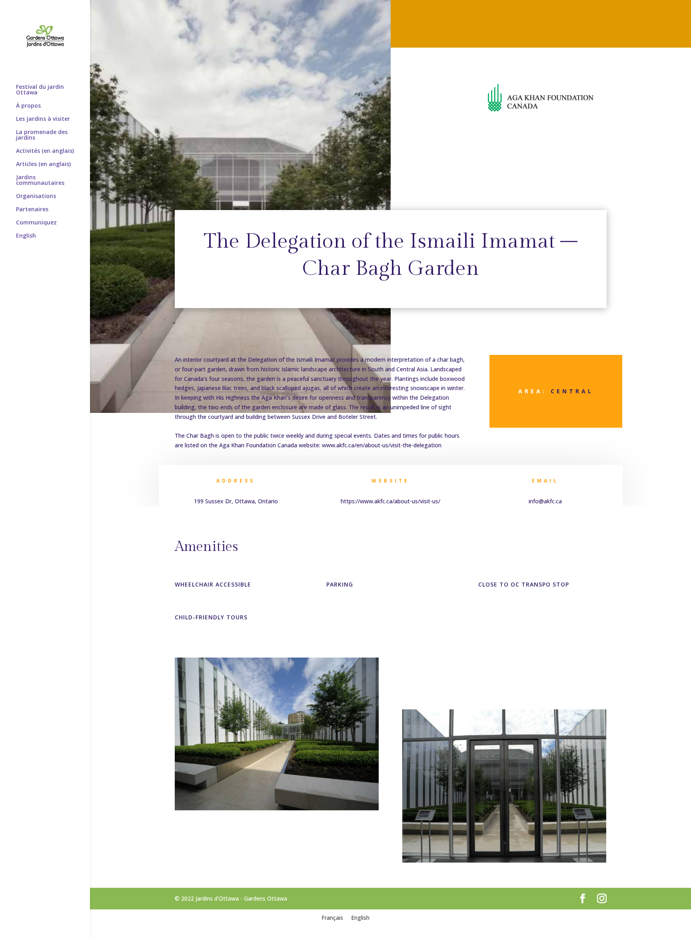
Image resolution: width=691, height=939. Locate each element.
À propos (28, 106)
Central (572, 391)
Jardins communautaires (40, 180)
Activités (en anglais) (45, 151)
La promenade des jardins (42, 135)
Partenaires (32, 209)
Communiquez (36, 223)
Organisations (36, 196)
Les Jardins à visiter (43, 119)
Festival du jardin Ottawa (40, 90)
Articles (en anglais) (43, 164)
